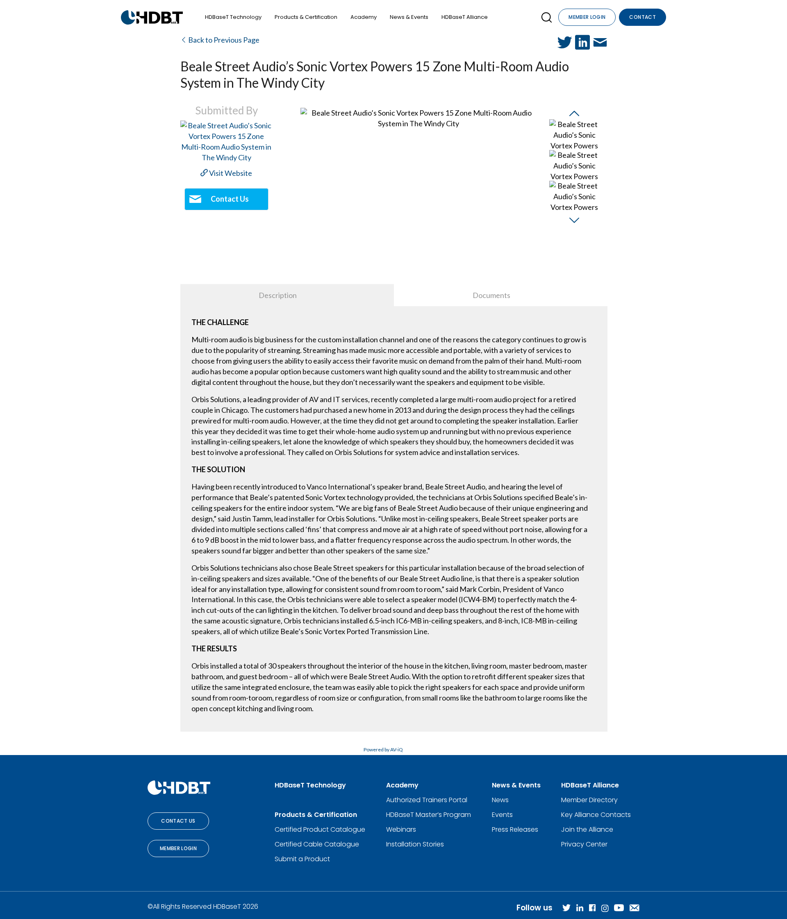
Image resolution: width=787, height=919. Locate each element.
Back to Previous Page (223, 39)
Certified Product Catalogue (320, 829)
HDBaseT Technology (233, 17)
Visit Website (230, 172)
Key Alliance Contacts (596, 814)
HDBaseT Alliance (464, 17)
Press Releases (515, 829)
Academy (363, 17)
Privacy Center (584, 844)
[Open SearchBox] (546, 17)
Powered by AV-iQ (383, 749)
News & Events (409, 17)
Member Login (587, 17)
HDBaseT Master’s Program (428, 814)
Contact (642, 17)
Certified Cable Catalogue (317, 844)
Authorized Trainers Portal (426, 800)
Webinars (401, 829)
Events (502, 814)
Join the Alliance (587, 829)
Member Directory (589, 800)
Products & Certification (306, 17)
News (500, 800)
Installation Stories (415, 844)
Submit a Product (302, 859)
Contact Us (178, 820)
